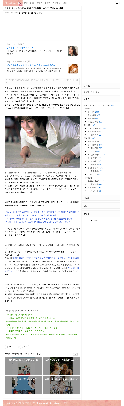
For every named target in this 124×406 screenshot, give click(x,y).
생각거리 (93, 112)
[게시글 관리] (16, 347)
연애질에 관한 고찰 (97, 128)
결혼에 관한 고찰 (96, 132)
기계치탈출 (90, 178)
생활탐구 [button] (48, 3)
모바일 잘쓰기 (95, 184)
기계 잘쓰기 (94, 187)
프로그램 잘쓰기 (96, 181)
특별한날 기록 (95, 122)
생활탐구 (89, 138)
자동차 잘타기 (94, 191)
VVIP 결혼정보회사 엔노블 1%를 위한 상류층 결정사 (31, 65)
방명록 (65, 3)
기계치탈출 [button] (56, 3)
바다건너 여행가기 (96, 155)
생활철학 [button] (32, 3)
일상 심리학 (94, 115)
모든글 (26, 3)
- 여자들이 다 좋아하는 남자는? (19, 315)
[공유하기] (13, 347)
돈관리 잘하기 (94, 164)
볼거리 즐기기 (95, 145)
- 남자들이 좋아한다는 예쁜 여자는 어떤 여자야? (25, 331)
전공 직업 (93, 118)
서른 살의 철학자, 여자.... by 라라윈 (99, 105)
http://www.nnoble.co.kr (16, 62)
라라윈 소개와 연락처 (91, 92)
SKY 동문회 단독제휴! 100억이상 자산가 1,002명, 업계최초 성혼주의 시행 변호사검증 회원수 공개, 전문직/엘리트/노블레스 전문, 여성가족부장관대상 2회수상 (35, 70)
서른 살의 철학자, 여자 (13, 3)
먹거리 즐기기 (95, 148)
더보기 (75, 354)
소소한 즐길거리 (95, 171)
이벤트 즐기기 (94, 174)
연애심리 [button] (40, 3)
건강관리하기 (94, 158)
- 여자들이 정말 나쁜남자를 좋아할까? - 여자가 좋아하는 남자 (31, 318)
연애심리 (89, 125)
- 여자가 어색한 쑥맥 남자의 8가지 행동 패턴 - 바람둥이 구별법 (31, 328)
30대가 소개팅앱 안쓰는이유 (20, 47)
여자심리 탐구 (94, 135)
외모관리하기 (94, 161)
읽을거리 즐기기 (95, 141)
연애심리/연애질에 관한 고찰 (27, 13)
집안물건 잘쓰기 (95, 168)
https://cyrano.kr (13, 44)
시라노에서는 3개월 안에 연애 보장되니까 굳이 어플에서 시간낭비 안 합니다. (35, 52)
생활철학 (89, 109)
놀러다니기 (94, 151)
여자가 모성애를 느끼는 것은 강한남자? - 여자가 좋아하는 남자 (34, 8)
